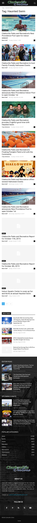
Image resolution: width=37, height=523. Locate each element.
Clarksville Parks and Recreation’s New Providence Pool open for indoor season (18, 35)
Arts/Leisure (5, 30)
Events (3, 60)
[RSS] (18, 507)
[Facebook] (6, 507)
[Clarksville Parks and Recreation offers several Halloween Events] (18, 169)
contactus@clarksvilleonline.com (18, 495)
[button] (35, 3)
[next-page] (10, 303)
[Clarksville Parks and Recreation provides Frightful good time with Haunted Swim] (18, 109)
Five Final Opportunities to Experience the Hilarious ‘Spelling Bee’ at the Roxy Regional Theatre (24, 412)
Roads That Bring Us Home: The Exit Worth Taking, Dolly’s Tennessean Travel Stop (23, 367)
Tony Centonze (6, 127)
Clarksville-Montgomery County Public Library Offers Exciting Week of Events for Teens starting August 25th (24, 421)
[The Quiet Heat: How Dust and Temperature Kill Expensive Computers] (7, 377)
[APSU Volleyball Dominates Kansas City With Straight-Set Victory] (7, 340)
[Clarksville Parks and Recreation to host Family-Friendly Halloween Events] (18, 52)
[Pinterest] (12, 507)
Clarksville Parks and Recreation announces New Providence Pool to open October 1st (17, 209)
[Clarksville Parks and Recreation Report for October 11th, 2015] (18, 226)
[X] (24, 507)
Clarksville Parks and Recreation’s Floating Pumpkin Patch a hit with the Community (17, 152)
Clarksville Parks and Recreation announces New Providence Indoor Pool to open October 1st (18, 92)
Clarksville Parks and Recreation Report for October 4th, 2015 (18, 265)
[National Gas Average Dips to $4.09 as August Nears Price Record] (7, 350)
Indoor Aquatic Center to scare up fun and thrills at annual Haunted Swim (17, 292)
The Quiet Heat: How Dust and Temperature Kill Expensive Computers (21, 376)
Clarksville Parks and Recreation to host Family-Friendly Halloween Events (18, 64)
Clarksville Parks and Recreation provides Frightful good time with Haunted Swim (15, 122)
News (3, 203)
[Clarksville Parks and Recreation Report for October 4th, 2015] (18, 253)
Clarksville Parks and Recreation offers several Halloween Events (18, 180)
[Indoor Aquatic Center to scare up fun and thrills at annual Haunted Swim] (18, 281)
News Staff (4, 40)
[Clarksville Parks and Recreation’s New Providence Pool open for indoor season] (18, 23)
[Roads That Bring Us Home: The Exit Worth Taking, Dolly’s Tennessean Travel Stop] (7, 367)
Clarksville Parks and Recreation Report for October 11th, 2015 (18, 237)
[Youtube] (30, 507)
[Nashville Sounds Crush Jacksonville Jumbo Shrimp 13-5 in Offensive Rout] (7, 331)
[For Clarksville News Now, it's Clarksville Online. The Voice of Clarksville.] (18, 469)
